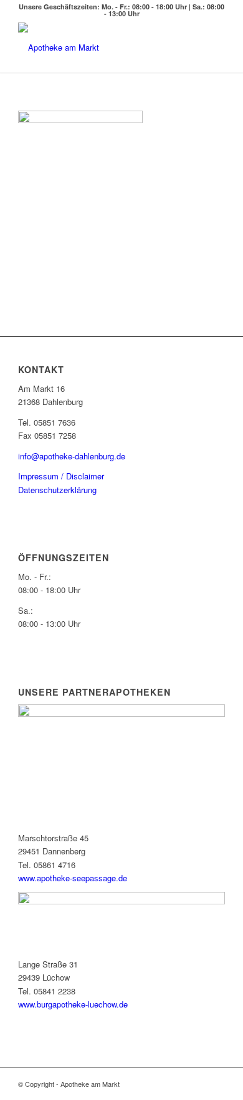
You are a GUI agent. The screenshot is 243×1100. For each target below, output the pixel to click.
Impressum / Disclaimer (61, 476)
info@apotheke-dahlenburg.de (71, 456)
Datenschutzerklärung (57, 490)
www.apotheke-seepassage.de (72, 878)
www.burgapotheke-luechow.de (73, 1004)
